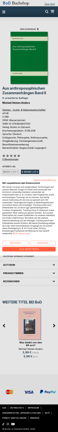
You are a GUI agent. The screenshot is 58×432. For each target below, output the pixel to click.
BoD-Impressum (21, 233)
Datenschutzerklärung (45, 180)
